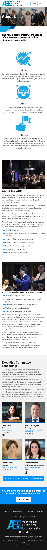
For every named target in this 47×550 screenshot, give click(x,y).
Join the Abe (23, 499)
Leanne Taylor (8, 463)
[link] (40, 3)
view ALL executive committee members (23, 478)
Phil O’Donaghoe (32, 425)
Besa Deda (6, 425)
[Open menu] (44, 3)
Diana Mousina (31, 463)
